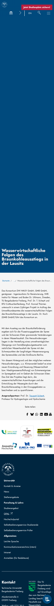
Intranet (7, 552)
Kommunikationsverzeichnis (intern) (20, 547)
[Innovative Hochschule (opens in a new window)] (9, 446)
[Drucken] (50, 414)
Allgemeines (10, 535)
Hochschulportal (11, 519)
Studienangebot (11, 508)
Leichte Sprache (11, 541)
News (6, 491)
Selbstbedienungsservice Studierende (21, 524)
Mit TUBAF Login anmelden (18, 558)
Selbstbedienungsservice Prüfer (18, 530)
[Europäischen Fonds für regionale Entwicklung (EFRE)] (44, 446)
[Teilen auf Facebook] (27, 414)
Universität (9, 480)
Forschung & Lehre (13, 502)
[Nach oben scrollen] (47, 587)
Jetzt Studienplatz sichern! (37, 7)
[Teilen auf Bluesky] (32, 414)
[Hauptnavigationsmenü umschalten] (48, 13)
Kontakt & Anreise (12, 486)
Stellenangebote (11, 497)
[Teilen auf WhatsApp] (36, 414)
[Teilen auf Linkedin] (41, 414)
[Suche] (39, 13)
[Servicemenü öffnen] (47, 599)
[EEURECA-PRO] (27, 446)
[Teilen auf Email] (46, 414)
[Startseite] (4, 4)
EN (30, 13)
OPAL (6, 513)
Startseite (6, 280)
